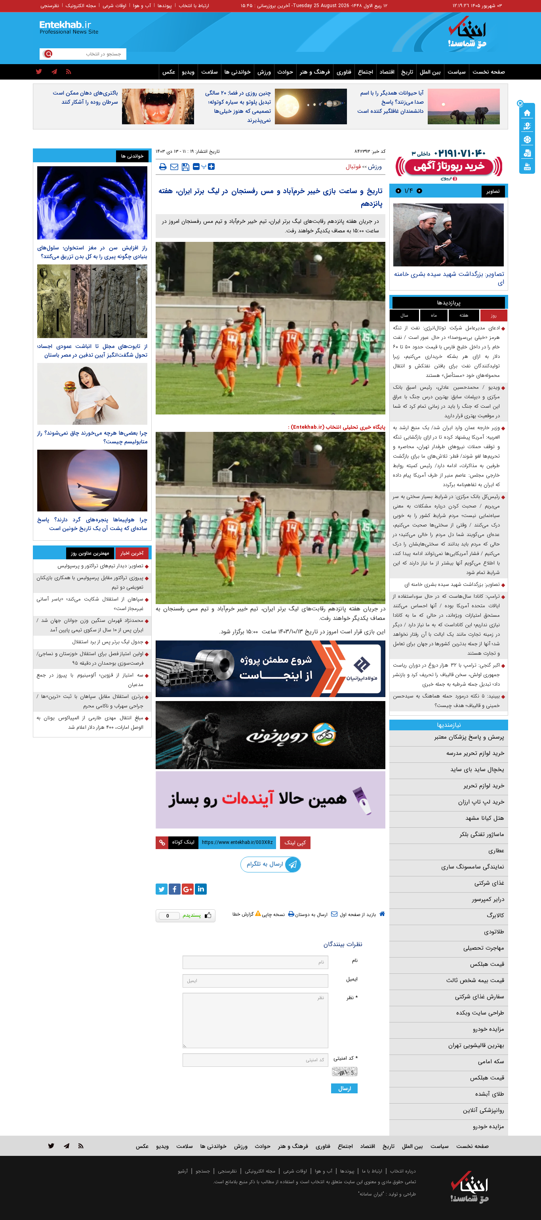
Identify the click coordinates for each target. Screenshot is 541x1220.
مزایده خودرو (488, 1029)
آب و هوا (142, 6)
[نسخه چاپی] (163, 166)
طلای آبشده (489, 1094)
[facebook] (175, 889)
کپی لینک (295, 842)
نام (355, 960)
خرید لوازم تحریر (484, 786)
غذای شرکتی (489, 883)
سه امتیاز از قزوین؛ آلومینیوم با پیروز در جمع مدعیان (89, 680)
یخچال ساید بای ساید (477, 769)
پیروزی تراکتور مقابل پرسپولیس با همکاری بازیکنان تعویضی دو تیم (89, 582)
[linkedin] (201, 889)
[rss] (68, 72)
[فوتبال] (527, 139)
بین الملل (430, 72)
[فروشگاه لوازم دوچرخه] (270, 735)
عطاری (496, 850)
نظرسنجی (49, 6)
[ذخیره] (185, 167)
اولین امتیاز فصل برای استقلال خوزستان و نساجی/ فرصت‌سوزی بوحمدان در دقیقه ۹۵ (89, 658)
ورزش (264, 72)
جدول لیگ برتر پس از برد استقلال (107, 642)
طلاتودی (494, 932)
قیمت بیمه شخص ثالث (475, 980)
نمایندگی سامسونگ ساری (472, 867)
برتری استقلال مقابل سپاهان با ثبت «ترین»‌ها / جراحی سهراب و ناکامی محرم (89, 701)
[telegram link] (66, 1146)
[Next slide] (398, 190)
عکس (168, 72)
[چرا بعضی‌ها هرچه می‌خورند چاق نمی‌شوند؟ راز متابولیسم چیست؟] (92, 394)
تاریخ (407, 72)
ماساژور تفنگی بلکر (482, 834)
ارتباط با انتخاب (194, 6)
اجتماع (365, 72)
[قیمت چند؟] (527, 125)
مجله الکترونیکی (260, 1171)
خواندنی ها (238, 72)
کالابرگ (495, 915)
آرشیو (183, 1171)
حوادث (285, 72)
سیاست (457, 72)
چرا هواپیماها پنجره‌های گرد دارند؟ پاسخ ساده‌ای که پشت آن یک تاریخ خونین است (92, 524)
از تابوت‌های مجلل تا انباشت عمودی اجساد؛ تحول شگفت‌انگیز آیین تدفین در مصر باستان (92, 350)
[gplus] (188, 889)
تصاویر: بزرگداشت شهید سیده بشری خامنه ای (449, 278)
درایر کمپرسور (488, 899)
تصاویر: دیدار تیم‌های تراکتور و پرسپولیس (100, 566)
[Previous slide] (419, 190)
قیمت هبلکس (487, 964)
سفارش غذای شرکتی (479, 996)
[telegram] (54, 72)
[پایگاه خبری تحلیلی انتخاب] (473, 36)
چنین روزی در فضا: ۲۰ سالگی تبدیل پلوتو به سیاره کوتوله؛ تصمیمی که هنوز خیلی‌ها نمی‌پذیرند (238, 107)
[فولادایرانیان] (270, 668)
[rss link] (81, 1146)
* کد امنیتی (345, 1058)
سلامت (209, 72)
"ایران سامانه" (371, 1194)
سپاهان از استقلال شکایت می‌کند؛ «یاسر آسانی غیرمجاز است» (89, 604)
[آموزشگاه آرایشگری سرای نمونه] (270, 800)
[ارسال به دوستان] (174, 166)
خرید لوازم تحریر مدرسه (475, 753)
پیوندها (165, 6)
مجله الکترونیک (81, 6)
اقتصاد (387, 72)
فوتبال (353, 166)
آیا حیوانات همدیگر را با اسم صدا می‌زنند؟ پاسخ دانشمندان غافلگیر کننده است (390, 102)
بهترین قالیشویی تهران (476, 1045)
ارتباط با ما (372, 1171)
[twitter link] (51, 1146)
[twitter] (39, 72)
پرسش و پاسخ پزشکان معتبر (469, 737)
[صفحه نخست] (527, 112)
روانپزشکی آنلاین (483, 1110)
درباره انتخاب (403, 1171)
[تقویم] (527, 152)
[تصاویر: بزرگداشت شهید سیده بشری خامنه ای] (448, 234)
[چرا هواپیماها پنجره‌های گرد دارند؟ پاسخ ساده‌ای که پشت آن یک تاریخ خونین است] (92, 480)
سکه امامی (491, 1061)
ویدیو (188, 72)
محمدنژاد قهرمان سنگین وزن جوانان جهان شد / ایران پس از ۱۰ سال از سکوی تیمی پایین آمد (89, 625)
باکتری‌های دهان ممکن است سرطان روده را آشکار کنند (85, 97)
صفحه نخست (488, 72)
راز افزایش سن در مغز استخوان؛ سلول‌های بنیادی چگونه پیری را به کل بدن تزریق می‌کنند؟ (92, 252)
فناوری (344, 72)
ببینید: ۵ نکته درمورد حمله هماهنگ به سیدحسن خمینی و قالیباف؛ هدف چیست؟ (446, 701)
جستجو (203, 1171)
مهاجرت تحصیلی (483, 948)
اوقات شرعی (114, 6)
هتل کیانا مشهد (484, 818)
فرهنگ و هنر (315, 72)
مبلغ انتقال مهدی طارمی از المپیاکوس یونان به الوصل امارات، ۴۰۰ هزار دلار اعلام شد (89, 723)
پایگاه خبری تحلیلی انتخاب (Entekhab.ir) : (336, 427)
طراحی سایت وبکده (480, 1013)
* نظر (352, 998)
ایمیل (352, 979)
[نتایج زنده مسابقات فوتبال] (527, 166)
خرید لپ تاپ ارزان (481, 802)
